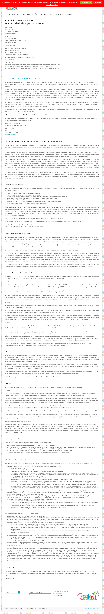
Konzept (30, 14)
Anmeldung (48, 14)
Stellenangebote (59, 14)
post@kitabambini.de (13, 33)
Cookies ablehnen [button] (97, 2)
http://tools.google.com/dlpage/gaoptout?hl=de (18, 421)
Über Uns (38, 14)
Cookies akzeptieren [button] (86, 2)
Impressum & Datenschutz (35, 592)
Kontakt (69, 14)
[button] (57, 595)
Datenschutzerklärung (52, 5)
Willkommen (11, 14)
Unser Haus (21, 14)
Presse (30, 594)
